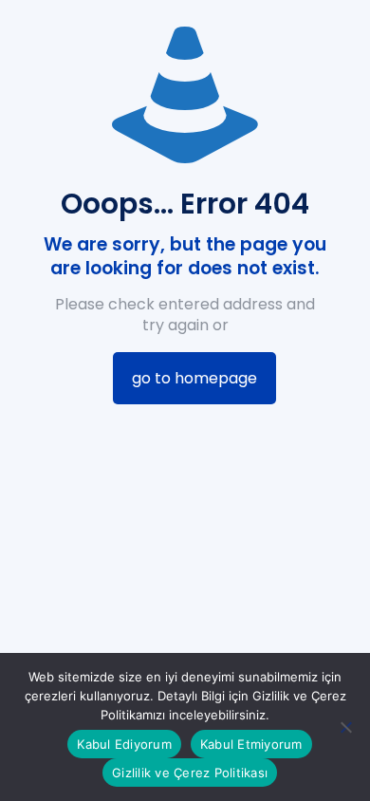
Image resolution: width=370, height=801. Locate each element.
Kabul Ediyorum (124, 744)
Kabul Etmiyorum (251, 744)
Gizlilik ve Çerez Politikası (190, 772)
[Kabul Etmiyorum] (346, 726)
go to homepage (194, 378)
